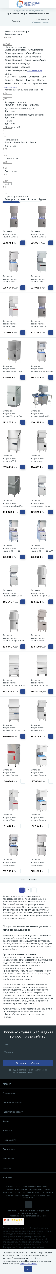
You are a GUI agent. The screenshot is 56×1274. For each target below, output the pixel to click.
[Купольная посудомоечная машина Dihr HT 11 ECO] (42, 531)
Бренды (7, 1168)
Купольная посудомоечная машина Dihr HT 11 (11, 548)
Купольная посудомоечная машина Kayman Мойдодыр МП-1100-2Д (41, 326)
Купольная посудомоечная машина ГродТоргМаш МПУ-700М (13, 504)
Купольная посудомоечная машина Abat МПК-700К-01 (10, 280)
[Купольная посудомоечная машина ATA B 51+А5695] (14, 441)
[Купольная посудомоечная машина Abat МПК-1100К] (14, 845)
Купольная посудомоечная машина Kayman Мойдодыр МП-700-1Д (13, 235)
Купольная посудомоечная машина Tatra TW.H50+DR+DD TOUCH (38, 281)
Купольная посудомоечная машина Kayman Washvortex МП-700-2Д (42, 818)
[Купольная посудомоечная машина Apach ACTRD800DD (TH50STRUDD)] (42, 441)
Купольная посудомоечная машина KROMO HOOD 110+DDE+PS (14, 684)
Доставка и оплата (12, 1102)
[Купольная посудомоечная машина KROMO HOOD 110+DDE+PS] (14, 665)
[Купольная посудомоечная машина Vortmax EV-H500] (14, 396)
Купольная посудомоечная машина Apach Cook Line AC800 (40, 504)
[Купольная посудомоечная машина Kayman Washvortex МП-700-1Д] (42, 755)
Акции (6, 1121)
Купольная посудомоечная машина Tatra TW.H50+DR (10, 818)
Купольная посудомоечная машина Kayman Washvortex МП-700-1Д (42, 774)
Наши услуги (9, 1140)
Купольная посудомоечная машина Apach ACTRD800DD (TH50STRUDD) (38, 461)
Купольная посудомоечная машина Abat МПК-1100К (10, 863)
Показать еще (34, 70)
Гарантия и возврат (13, 1111)
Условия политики (28, 1263)
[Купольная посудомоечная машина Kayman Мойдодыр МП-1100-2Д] (42, 306)
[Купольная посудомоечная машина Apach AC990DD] (42, 710)
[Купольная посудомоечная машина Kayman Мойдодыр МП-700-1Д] (14, 217)
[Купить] (22, 242)
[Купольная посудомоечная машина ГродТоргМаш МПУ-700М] (14, 486)
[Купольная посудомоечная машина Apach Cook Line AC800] (42, 486)
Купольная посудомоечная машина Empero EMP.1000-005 (10, 774)
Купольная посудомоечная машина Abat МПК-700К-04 (38, 863)
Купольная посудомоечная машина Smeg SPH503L (42, 593)
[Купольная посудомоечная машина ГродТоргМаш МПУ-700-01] (42, 396)
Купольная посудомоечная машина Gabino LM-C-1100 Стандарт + (13, 370)
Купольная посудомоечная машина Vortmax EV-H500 (12, 415)
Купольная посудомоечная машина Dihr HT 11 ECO (42, 548)
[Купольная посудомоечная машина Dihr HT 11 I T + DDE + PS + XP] (14, 710)
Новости (7, 1130)
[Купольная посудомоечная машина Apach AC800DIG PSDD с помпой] (42, 620)
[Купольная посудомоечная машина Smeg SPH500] (14, 620)
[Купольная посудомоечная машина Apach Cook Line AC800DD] (14, 576)
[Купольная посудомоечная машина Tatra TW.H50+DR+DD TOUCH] (42, 261)
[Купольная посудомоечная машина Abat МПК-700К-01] (14, 261)
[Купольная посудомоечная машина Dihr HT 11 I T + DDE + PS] (42, 665)
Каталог (7, 1083)
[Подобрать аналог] (22, 781)
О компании (9, 1093)
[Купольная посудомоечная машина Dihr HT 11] (14, 531)
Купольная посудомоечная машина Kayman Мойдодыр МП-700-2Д (41, 235)
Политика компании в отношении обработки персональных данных (28, 1212)
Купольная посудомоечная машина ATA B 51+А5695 (10, 459)
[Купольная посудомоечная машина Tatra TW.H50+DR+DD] (14, 306)
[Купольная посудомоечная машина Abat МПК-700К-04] (42, 845)
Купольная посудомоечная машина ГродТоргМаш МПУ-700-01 (41, 415)
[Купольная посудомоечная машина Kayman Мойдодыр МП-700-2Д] (42, 217)
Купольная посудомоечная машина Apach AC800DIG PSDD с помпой (39, 640)
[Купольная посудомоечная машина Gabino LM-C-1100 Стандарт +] (14, 351)
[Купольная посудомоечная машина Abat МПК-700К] (42, 351)
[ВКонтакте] (28, 1204)
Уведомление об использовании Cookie (28, 1216)
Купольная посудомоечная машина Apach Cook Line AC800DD (12, 594)
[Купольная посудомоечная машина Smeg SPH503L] (42, 576)
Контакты (7, 1177)
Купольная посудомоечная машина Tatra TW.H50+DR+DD (10, 325)
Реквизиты (8, 1158)
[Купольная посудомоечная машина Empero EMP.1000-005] (14, 755)
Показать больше (28, 879)
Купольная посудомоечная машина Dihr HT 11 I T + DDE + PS (42, 684)
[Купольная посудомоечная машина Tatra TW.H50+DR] (14, 800)
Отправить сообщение (28, 1063)
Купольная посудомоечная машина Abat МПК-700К (42, 369)
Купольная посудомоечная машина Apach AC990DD (38, 729)
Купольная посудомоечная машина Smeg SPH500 (13, 638)
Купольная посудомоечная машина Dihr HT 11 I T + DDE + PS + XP (14, 729)
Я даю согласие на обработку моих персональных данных (30, 1071)
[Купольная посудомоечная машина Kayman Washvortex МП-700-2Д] (42, 800)
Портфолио (9, 1149)
